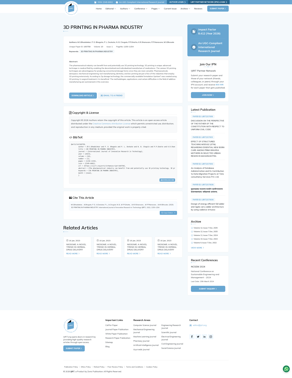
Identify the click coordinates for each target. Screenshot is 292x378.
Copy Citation (169, 213)
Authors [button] (124, 8)
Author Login (176, 2)
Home (99, 8)
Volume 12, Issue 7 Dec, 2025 (206, 228)
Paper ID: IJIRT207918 (203, 116)
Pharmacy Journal (141, 341)
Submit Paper (217, 8)
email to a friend (113, 95)
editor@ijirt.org (200, 325)
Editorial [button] (110, 8)
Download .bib (168, 180)
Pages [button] (154, 8)
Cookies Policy (151, 367)
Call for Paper (111, 325)
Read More (72, 253)
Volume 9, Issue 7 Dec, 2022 (205, 243)
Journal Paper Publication (116, 329)
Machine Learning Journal (144, 336)
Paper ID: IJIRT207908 (203, 184)
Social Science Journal (171, 348)
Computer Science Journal (144, 325)
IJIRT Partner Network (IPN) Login (208, 2)
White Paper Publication (116, 334)
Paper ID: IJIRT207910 (203, 164)
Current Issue (170, 8)
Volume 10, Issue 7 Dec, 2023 (206, 239)
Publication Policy (71, 367)
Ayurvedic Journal (141, 349)
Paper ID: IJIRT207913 (203, 137)
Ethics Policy (86, 367)
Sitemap (109, 342)
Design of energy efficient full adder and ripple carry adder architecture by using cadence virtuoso (207, 207)
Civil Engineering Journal (172, 344)
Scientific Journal (168, 332)
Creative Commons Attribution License (112, 123)
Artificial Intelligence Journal (146, 345)
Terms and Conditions (134, 367)
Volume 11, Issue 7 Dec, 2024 (206, 235)
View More (196, 247)
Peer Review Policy (115, 367)
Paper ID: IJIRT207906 (203, 199)
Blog (107, 346)
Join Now (207, 95)
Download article (82, 95)
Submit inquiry (207, 288)
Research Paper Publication (117, 338)
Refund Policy (99, 367)
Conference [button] (139, 8)
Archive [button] (184, 8)
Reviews (198, 8)
